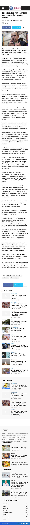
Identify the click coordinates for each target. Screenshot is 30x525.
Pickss (7, 23)
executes (15, 275)
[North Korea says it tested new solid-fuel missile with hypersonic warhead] (6, 362)
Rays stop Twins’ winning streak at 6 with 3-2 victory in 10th (19, 346)
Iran (20, 275)
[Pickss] (3, 23)
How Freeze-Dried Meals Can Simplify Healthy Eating (19, 370)
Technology (13, 352)
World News (13, 302)
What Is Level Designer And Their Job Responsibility (19, 455)
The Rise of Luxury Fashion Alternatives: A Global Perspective (19, 297)
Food (12, 319)
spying (16, 277)
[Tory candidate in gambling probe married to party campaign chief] (6, 313)
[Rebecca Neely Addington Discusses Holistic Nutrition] (6, 448)
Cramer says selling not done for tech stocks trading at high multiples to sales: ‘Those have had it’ (19, 484)
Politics (12, 334)
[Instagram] (21, 523)
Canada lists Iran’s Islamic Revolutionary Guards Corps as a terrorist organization (19, 305)
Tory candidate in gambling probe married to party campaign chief (19, 314)
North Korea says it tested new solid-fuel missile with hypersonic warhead (18, 363)
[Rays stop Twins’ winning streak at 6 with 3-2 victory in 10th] (6, 346)
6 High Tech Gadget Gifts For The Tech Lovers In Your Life (19, 475)
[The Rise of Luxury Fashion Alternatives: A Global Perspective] (6, 296)
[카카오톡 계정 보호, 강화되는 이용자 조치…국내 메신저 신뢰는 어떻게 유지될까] (6, 386)
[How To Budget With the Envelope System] (6, 330)
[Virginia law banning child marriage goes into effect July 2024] (6, 337)
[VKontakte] (23, 523)
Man (12, 277)
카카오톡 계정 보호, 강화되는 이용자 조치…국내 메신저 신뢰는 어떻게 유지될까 (19, 386)
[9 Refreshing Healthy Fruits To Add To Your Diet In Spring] (6, 464)
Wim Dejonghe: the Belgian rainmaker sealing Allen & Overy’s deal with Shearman (19, 494)
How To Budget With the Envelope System (18, 329)
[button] (3, 8)
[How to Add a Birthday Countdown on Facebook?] (6, 355)
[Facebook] (18, 523)
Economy (4, 17)
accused (9, 275)
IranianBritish (5, 277)
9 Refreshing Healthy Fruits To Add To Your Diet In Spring (19, 463)
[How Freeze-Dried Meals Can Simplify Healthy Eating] (6, 371)
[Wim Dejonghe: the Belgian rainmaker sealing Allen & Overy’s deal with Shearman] (6, 493)
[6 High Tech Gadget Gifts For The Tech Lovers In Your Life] (6, 475)
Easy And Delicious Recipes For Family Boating (19, 322)
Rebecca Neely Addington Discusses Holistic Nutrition (19, 448)
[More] (23, 27)
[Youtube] (26, 523)
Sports (12, 343)
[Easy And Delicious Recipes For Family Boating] (6, 322)
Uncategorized (14, 293)
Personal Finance (14, 327)
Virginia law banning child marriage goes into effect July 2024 (18, 338)
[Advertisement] (15, 3)
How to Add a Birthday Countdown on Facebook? (18, 354)
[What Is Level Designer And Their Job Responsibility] (6, 456)
